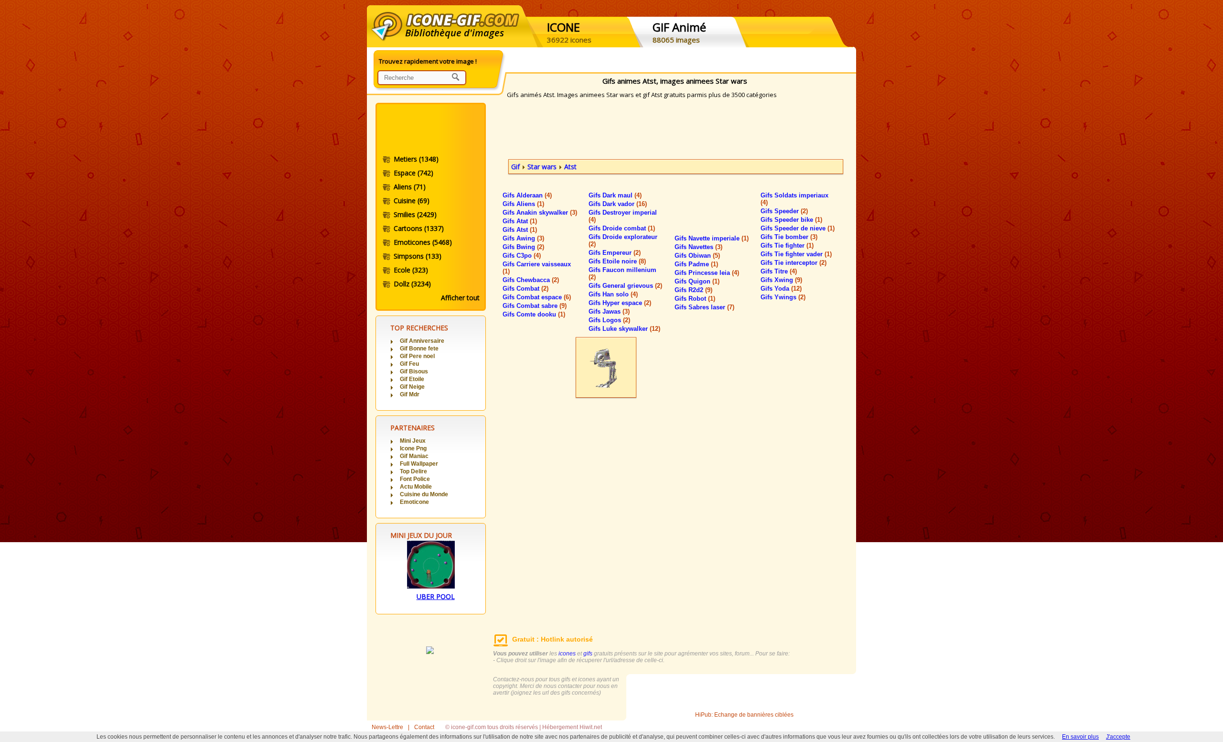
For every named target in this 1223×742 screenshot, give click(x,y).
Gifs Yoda (781, 288)
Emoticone (414, 502)
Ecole (411, 269)
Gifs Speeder (784, 211)
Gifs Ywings (783, 297)
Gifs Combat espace (537, 297)
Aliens (410, 186)
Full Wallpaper (419, 463)
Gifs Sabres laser (704, 307)
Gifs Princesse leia (707, 272)
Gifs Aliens (523, 203)
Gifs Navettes (698, 247)
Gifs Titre (779, 271)
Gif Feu (409, 363)
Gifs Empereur (615, 252)
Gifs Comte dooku (534, 314)
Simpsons (417, 256)
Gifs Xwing (781, 280)
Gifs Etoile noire (617, 261)
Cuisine (411, 200)
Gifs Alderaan (527, 195)
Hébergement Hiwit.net (572, 727)
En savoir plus (1080, 736)
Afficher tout (460, 297)
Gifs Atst (520, 229)
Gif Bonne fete (419, 348)
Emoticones (423, 242)
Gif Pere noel (417, 356)
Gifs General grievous (625, 285)
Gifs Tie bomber (789, 236)
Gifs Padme (696, 264)
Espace (413, 172)
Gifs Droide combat (622, 228)
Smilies (415, 214)
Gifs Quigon (697, 281)
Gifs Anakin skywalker (540, 212)
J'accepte (1118, 736)
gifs (587, 653)
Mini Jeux (413, 440)
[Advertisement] (430, 130)
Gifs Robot (695, 298)
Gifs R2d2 (693, 290)
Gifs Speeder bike (791, 219)
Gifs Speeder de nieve (798, 228)
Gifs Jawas (609, 311)
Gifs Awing (523, 238)
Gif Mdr (409, 394)
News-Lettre (387, 727)
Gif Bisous (414, 371)
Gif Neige (412, 386)
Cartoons (419, 228)
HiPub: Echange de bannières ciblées (744, 714)
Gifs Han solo (613, 294)
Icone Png (413, 448)
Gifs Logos (609, 320)
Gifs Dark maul (615, 195)
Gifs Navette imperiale (712, 238)
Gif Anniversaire (422, 341)
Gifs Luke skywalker (624, 328)
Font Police (415, 479)
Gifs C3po (522, 255)
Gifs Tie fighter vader (796, 254)
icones (567, 653)
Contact (424, 727)
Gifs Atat (520, 221)
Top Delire (413, 471)
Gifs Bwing (523, 247)
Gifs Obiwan (697, 255)
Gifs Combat (525, 288)
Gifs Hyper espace (620, 302)
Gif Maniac (414, 456)
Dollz (412, 283)
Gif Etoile (412, 379)
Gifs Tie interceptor (793, 262)
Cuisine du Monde (424, 494)
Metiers (416, 159)
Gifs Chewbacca (531, 280)
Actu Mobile (416, 486)
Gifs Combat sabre (535, 305)
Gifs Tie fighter (787, 245)
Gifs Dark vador (618, 203)
